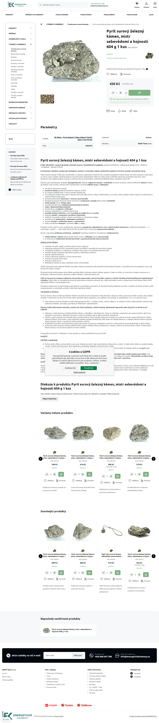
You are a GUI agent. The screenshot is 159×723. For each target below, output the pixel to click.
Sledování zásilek (95, 682)
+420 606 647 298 (97, 3)
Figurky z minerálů (17, 66)
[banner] (17, 5)
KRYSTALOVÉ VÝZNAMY (18, 118)
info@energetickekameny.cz (99, 5)
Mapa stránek (58, 716)
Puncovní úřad (51, 687)
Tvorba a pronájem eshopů (138, 716)
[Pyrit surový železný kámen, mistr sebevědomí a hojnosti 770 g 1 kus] (55, 433)
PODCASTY (13, 124)
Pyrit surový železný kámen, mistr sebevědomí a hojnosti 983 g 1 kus (54, 555)
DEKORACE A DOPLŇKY (17, 113)
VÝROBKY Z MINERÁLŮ (54, 24)
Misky (13, 89)
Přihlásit (78, 655)
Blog (11, 139)
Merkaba (14, 86)
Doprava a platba (95, 679)
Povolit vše (88, 368)
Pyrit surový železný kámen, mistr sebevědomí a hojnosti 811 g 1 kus (139, 457)
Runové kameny (16, 60)
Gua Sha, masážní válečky (16, 96)
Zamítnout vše (70, 368)
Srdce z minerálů (16, 75)
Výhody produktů (52, 682)
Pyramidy (14, 83)
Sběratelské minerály (18, 54)
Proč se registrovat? (96, 690)
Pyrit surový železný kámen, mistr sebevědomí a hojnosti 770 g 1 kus (54, 457)
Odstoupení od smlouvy (55, 673)
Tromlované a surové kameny (77, 24)
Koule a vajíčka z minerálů (16, 79)
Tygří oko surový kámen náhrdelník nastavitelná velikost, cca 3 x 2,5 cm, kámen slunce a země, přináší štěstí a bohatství (111, 555)
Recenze (92, 693)
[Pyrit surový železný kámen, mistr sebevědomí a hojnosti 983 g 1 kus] (55, 531)
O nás (48, 676)
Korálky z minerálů (17, 92)
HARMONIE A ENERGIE (17, 108)
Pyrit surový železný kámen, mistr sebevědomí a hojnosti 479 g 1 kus (139, 555)
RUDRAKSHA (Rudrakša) (18, 102)
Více (143, 69)
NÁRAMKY (13, 28)
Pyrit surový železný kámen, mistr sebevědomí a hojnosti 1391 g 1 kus (111, 457)
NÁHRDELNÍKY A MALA (17, 39)
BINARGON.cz (152, 716)
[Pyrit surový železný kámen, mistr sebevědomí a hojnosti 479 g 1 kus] (139, 531)
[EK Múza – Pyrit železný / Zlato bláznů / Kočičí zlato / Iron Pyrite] (149, 56)
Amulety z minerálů (17, 63)
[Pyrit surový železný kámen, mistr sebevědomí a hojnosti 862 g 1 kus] (83, 433)
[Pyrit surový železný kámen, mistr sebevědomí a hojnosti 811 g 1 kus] (139, 433)
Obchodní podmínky (96, 673)
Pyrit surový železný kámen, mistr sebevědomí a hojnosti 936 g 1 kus (83, 555)
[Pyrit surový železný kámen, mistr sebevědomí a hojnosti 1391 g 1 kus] (111, 433)
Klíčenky (14, 57)
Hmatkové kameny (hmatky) (17, 70)
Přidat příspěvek (49, 399)
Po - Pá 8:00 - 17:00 (95, 687)
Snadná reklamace (53, 679)
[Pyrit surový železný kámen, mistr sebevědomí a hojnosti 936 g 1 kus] (83, 531)
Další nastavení (79, 372)
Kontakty (92, 684)
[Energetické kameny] (41, 24)
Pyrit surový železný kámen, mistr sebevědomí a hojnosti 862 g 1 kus (83, 457)
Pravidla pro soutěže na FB (56, 684)
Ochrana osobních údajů (97, 676)
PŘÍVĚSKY (12, 33)
